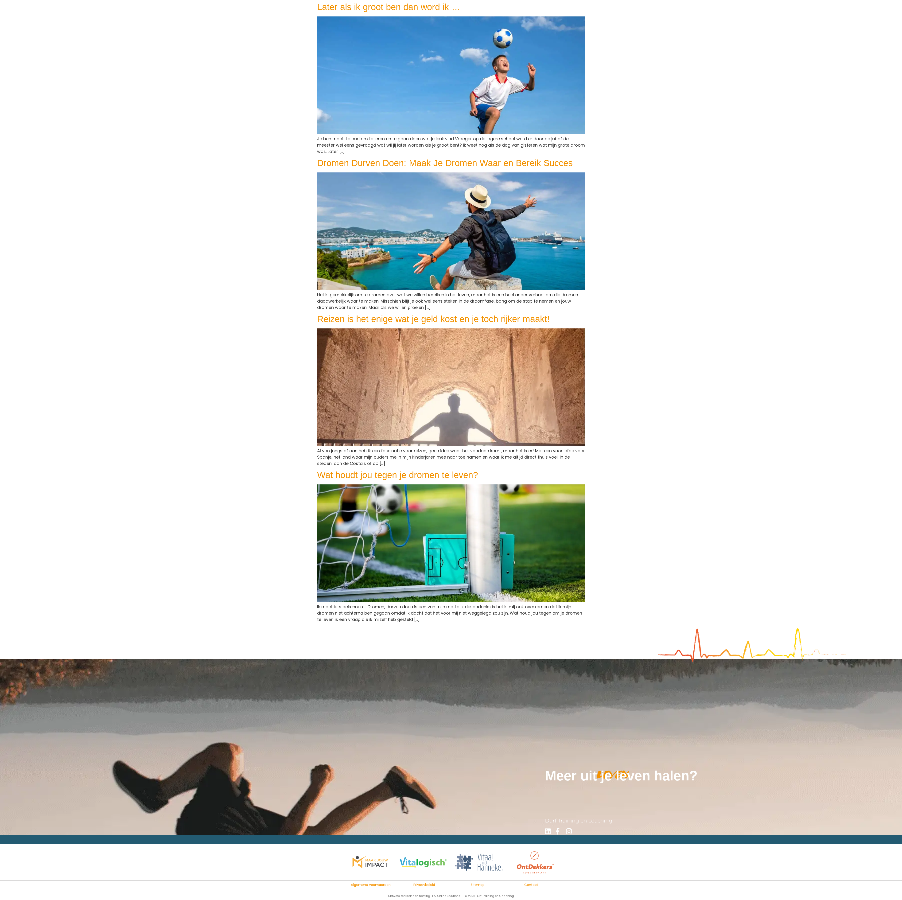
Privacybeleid (424, 884)
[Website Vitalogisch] (423, 862)
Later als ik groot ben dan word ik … (388, 7)
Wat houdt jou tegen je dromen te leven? (397, 475)
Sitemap (478, 884)
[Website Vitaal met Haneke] (479, 862)
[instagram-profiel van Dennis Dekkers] (570, 831)
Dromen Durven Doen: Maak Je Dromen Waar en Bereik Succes (445, 163)
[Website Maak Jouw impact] (370, 862)
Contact (531, 884)
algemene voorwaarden (371, 884)
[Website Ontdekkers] (532, 862)
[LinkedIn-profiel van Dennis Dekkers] (549, 831)
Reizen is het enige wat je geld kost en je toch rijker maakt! (433, 319)
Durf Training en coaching (578, 821)
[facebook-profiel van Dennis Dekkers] (560, 831)
